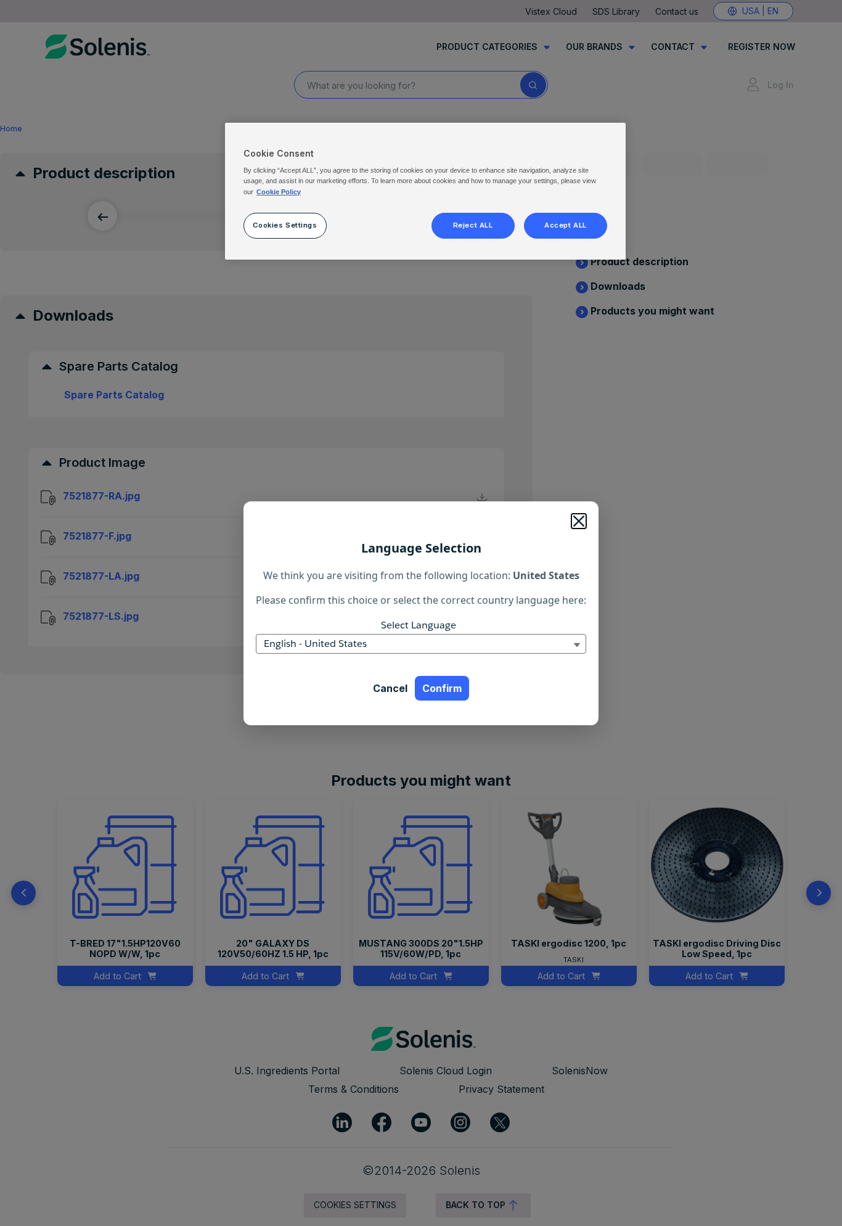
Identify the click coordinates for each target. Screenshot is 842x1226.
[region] (425, 191)
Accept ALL (565, 225)
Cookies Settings (285, 225)
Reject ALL (473, 225)
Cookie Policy (278, 191)
